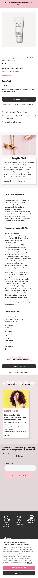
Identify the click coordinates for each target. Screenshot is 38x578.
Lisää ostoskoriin (18, 99)
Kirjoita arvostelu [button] (19, 366)
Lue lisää (29, 562)
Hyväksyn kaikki (19, 568)
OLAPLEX (5, 63)
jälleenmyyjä (31, 522)
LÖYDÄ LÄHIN (31, 520)
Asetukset (19, 573)
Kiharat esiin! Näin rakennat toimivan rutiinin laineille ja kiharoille (15, 417)
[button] (9, 91)
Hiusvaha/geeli (24, 58)
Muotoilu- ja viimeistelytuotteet (10, 58)
